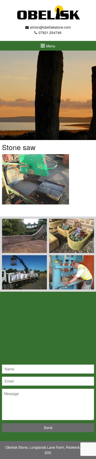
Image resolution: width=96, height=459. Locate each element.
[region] (48, 95)
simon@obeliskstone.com (50, 27)
